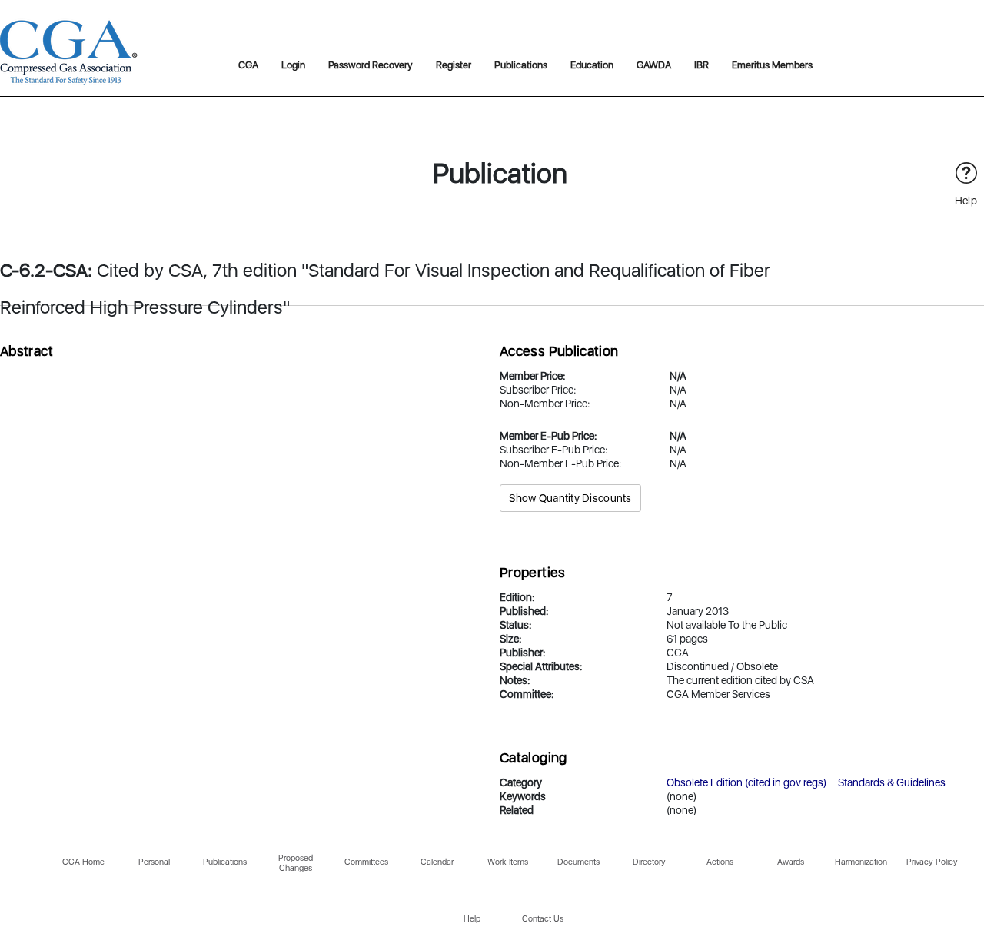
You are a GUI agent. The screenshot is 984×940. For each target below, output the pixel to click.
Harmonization (861, 862)
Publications (520, 65)
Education (591, 65)
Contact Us (542, 919)
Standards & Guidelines (892, 782)
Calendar (437, 862)
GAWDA (654, 65)
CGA (248, 65)
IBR (701, 65)
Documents (578, 862)
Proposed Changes (295, 863)
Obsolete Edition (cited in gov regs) (746, 782)
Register (453, 65)
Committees (366, 862)
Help (472, 919)
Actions (719, 862)
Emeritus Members (772, 65)
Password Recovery (370, 65)
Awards (790, 862)
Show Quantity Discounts (570, 498)
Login (293, 65)
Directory (649, 862)
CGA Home (83, 862)
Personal (154, 862)
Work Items (507, 862)
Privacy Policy (932, 862)
